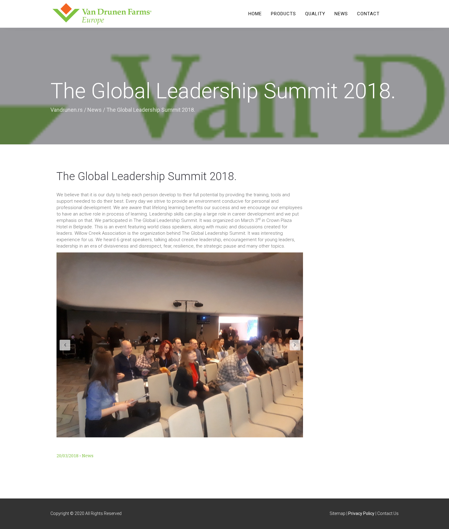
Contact (368, 13)
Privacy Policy (361, 513)
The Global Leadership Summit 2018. (147, 176)
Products (283, 13)
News (341, 13)
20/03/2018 (67, 455)
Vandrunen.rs (66, 110)
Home (255, 13)
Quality (315, 13)
